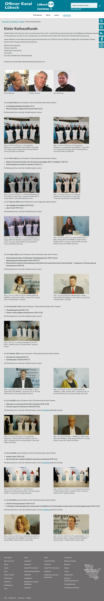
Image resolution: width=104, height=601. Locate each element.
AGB (5, 598)
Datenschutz (12, 598)
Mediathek (46, 410)
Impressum (21, 598)
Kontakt (28, 598)
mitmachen (14, 22)
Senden (21, 22)
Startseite (5, 22)
